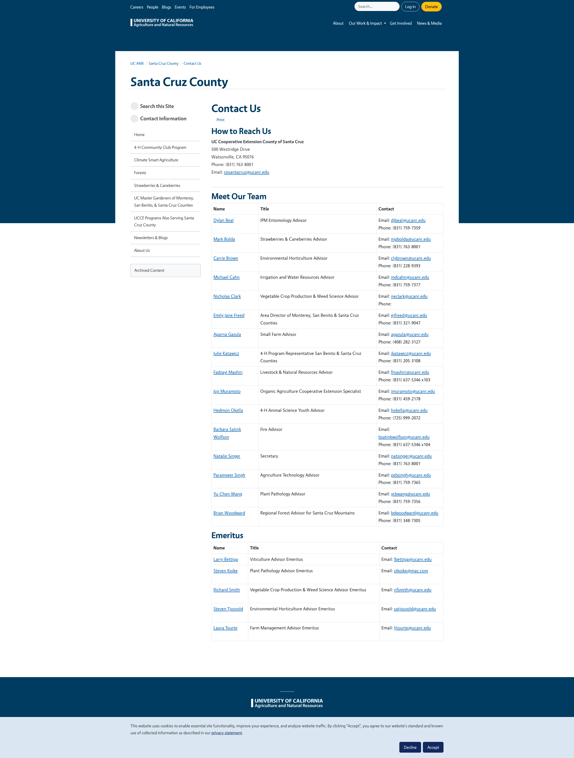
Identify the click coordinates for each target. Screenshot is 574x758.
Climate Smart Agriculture (156, 159)
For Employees (201, 7)
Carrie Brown (225, 258)
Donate (431, 6)
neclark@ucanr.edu (409, 296)
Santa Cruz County (163, 63)
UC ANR (137, 63)
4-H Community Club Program (160, 147)
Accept (433, 747)
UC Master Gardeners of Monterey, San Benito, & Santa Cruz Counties (164, 201)
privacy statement (226, 732)
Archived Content (149, 270)
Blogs (166, 7)
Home (139, 134)
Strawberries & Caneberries (157, 185)
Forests (140, 172)
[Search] (397, 6)
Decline (410, 747)
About (338, 23)
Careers (136, 7)
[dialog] (287, 737)
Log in (410, 6)
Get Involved (401, 23)
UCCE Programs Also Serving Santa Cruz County (164, 221)
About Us (142, 250)
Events (180, 7)
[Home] (161, 23)
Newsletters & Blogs (151, 237)
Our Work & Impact (365, 23)
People (152, 7)
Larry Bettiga (225, 559)
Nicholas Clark (227, 296)
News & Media (429, 23)
